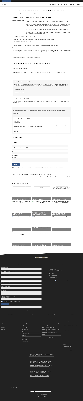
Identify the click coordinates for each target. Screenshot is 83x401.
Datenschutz (3, 329)
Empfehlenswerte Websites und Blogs (48, 327)
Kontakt (2, 325)
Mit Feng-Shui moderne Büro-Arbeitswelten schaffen (42, 368)
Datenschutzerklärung (8, 301)
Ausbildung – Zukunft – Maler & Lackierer (69, 330)
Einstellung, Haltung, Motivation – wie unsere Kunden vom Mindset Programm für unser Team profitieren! (40, 362)
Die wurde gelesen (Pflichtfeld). (12, 301)
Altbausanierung (24, 316)
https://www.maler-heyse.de (53, 277)
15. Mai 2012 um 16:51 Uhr (22, 68)
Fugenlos (23, 331)
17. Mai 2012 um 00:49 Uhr (25, 118)
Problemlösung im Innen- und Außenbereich (49, 340)
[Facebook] (73, 0)
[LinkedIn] (75, 0)
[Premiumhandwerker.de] (81, 0)
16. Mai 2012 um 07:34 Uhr (25, 98)
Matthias (31, 354)
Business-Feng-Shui (25, 323)
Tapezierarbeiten (25, 339)
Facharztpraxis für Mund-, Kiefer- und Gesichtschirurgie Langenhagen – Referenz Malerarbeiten (39, 376)
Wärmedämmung (25, 341)
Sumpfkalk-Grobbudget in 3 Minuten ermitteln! (70, 325)
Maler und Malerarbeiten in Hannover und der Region (51, 323)
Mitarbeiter (3, 321)
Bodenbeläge (24, 321)
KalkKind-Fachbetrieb (25, 333)
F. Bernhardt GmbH (16, 98)
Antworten (15, 78)
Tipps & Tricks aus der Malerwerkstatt (48, 342)
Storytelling (44, 321)
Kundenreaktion (37, 57)
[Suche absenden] (52, 391)
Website (13, 151)
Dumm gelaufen (16, 57)
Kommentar (14, 157)
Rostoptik (23, 337)
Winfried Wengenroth (16, 108)
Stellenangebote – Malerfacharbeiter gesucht (49, 332)
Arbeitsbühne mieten (66, 323)
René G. (31, 368)
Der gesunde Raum (25, 325)
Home (2, 316)
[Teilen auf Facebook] (63, 13)
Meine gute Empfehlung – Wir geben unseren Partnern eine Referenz (51, 330)
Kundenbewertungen (45, 316)
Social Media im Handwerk (67, 346)
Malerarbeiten (24, 335)
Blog (2, 323)
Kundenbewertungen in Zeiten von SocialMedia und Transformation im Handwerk (40, 372)
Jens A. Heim (15, 68)
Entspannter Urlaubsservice (67, 316)
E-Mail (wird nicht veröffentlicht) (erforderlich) (20, 147)
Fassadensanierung (25, 329)
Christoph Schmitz (33, 365)
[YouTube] (79, 0)
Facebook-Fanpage (55, 50)
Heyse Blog (22, 57)
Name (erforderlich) (15, 144)
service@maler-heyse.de (53, 275)
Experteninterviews (66, 332)
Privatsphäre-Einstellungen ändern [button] (41, 394)
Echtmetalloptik (24, 327)
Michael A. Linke (32, 375)
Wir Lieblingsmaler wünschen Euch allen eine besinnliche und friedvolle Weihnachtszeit (41, 358)
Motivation (65, 342)
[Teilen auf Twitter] (62, 13)
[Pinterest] (78, 0)
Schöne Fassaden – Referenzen (68, 334)
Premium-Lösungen (66, 321)
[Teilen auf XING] (65, 13)
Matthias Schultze (16, 81)
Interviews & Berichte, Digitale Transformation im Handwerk (71, 340)
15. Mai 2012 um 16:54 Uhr (25, 81)
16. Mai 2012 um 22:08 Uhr (25, 108)
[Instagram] (76, 0)
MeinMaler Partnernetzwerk (10, 334)
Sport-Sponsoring (45, 325)
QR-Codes (64, 344)
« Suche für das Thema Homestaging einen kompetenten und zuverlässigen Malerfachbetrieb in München (31, 174)
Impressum (3, 327)
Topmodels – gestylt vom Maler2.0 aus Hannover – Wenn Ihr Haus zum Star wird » (55, 176)
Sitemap (43, 334)
